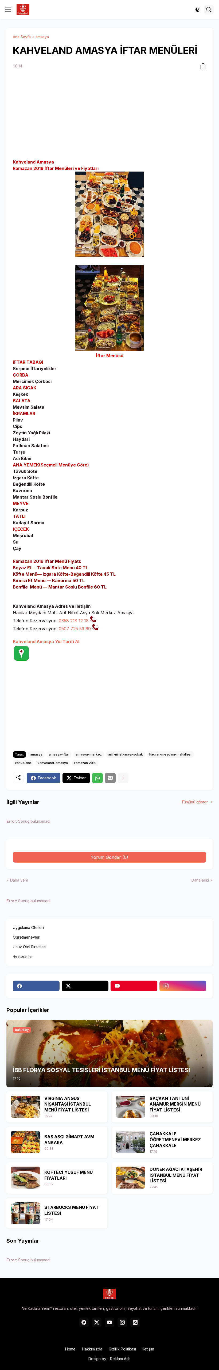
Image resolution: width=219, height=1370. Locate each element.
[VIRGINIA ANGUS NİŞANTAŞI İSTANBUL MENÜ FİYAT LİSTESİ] (25, 1107)
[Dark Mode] (197, 9)
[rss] (135, 1322)
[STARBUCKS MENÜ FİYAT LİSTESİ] (25, 1213)
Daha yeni (19, 880)
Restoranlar (23, 956)
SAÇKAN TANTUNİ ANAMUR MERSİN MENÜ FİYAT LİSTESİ (175, 1104)
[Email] (110, 778)
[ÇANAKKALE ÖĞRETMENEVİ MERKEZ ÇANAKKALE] (130, 1142)
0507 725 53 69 (75, 628)
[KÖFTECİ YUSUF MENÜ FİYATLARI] (25, 1178)
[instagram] (182, 986)
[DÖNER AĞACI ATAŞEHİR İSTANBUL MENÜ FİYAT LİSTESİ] (130, 1178)
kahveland (23, 763)
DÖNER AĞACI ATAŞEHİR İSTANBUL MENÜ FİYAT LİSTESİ (176, 1175)
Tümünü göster (194, 802)
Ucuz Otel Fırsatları (29, 946)
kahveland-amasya (53, 763)
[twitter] (85, 986)
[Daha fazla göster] (123, 778)
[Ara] (209, 9)
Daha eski (200, 880)
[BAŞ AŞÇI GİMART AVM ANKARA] (25, 1142)
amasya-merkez (89, 754)
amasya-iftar (59, 754)
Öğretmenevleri (26, 937)
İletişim (148, 1349)
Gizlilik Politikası (122, 1349)
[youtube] (134, 986)
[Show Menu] (8, 9)
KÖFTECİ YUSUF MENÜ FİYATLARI (68, 1175)
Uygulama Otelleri (28, 927)
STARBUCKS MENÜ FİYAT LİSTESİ (71, 1210)
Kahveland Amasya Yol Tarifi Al (46, 641)
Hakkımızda (92, 1349)
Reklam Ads (120, 1358)
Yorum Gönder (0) (109, 857)
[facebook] (36, 986)
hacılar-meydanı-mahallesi (170, 754)
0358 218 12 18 (74, 620)
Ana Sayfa (22, 37)
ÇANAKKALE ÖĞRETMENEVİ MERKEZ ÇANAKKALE (175, 1139)
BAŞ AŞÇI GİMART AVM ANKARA (69, 1139)
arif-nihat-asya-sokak (125, 754)
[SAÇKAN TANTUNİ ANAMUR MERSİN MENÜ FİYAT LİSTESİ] (130, 1107)
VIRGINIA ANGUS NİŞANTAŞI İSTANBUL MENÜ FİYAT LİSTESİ (67, 1104)
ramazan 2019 (85, 763)
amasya (42, 37)
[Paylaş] (201, 66)
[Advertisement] (109, 114)
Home (70, 1349)
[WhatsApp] (97, 778)
